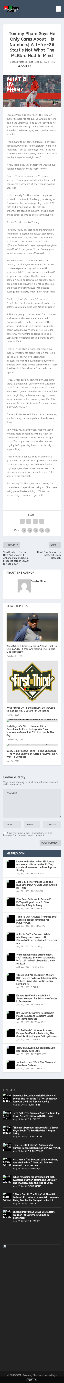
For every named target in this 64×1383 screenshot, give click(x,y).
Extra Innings (37, 946)
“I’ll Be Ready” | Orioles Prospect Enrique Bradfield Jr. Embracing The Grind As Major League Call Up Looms (36, 1033)
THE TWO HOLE (38, 908)
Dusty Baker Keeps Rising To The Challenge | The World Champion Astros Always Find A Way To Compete (32, 754)
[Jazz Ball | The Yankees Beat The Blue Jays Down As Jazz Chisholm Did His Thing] (11, 884)
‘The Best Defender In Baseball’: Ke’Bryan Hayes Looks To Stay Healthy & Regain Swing (33, 902)
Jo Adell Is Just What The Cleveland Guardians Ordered (35, 1064)
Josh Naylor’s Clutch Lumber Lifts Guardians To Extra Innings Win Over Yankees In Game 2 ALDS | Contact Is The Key (30, 731)
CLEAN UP (35, 987)
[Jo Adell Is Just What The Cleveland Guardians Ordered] (11, 1065)
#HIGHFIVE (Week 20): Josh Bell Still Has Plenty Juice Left (35, 1049)
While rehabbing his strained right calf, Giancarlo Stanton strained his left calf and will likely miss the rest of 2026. (36, 959)
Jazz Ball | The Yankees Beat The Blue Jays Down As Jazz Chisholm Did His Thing (36, 885)
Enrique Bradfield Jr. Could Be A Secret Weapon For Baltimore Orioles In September (36, 998)
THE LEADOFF (37, 891)
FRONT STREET (38, 873)
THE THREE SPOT (39, 926)
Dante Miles (26, 62)
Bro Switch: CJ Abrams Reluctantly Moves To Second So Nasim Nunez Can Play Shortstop (35, 1016)
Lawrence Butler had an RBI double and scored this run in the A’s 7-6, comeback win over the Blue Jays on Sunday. (36, 866)
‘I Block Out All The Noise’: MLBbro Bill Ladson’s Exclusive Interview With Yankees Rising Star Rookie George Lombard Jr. (36, 979)
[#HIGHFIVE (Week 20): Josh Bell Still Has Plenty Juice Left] (11, 1050)
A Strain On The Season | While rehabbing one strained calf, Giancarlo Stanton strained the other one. (36, 939)
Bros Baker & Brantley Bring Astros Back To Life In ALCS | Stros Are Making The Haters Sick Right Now (32, 649)
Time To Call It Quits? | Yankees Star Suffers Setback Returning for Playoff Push (36, 919)
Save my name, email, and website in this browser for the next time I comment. (27, 834)
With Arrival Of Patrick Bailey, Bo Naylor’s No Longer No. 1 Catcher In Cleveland (31, 709)
